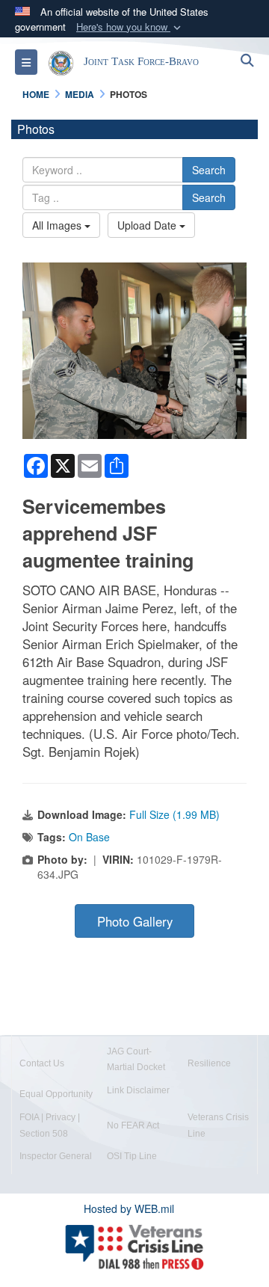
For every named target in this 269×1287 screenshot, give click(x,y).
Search (209, 169)
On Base (89, 836)
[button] (130, 27)
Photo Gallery (135, 921)
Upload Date (148, 225)
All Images (58, 225)
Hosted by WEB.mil (129, 1208)
